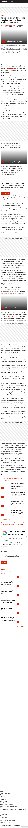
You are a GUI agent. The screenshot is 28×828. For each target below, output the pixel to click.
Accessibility (3, 824)
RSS (1, 798)
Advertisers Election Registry (7, 804)
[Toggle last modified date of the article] (21, 26)
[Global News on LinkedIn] (10, 758)
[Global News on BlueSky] (10, 790)
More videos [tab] (12, 475)
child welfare (11, 68)
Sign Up (4, 562)
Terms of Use (3, 817)
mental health (5, 293)
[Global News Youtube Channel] (10, 737)
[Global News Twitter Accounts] (10, 726)
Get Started (5, 193)
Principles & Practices (5, 793)
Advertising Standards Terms (7, 820)
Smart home (3, 803)
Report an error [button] (15, 542)
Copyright (2, 815)
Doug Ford (11, 316)
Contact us (3, 796)
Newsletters (3, 799)
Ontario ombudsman (14, 76)
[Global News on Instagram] (10, 747)
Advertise (2, 819)
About (1, 791)
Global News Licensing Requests (8, 806)
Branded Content (4, 794)
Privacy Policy (13, 199)
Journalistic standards (15, 538)
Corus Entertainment (5, 822)
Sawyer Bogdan (11, 25)
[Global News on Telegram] (10, 779)
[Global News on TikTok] (10, 769)
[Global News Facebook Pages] (10, 716)
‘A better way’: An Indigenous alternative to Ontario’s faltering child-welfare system (15, 478)
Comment (6, 540)
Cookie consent (4, 807)
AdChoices (25, 827)
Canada (2, 15)
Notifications (3, 801)
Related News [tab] (5, 475)
